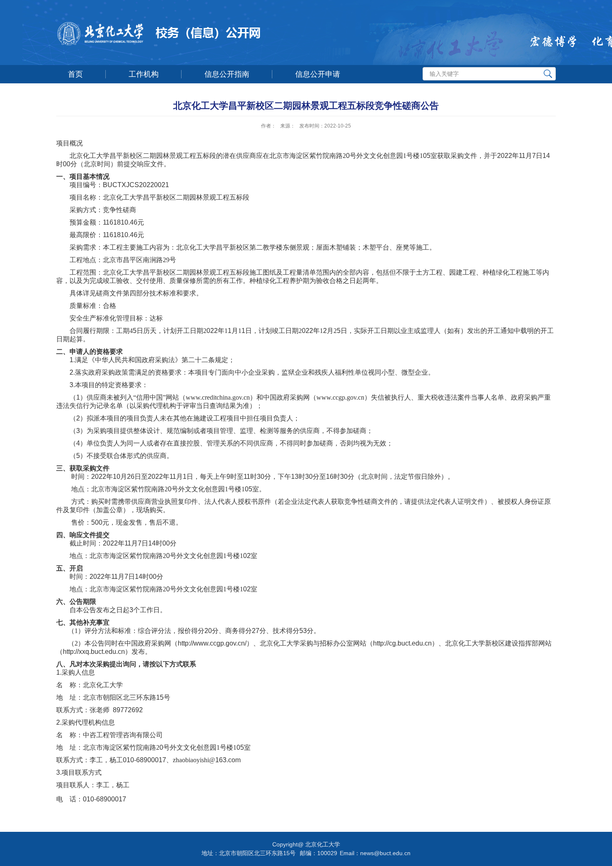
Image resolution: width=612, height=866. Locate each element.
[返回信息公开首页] (235, 36)
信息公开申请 (317, 74)
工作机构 (144, 74)
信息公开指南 (226, 74)
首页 (75, 74)
